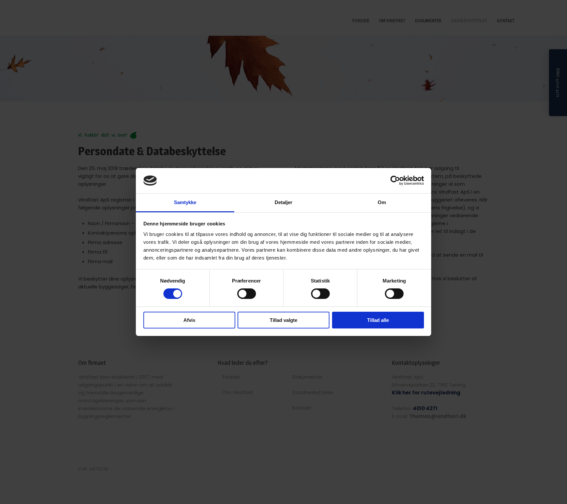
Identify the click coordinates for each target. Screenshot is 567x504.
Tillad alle (378, 320)
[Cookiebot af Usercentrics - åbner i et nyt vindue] (395, 180)
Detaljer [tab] (284, 202)
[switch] (246, 293)
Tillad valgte (283, 320)
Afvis (189, 320)
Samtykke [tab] (185, 202)
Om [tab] (382, 202)
